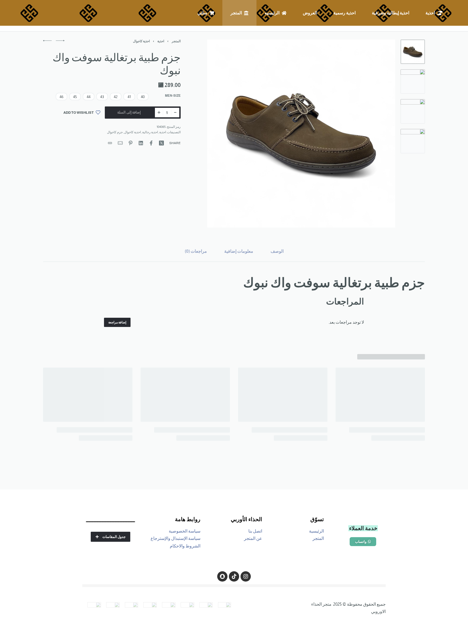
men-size (173, 96)
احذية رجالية (150, 132)
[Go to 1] (413, 52)
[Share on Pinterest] (130, 143)
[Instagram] (245, 576)
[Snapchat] (222, 576)
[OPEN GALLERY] (301, 134)
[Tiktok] (234, 576)
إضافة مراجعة (117, 322)
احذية (160, 41)
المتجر (176, 41)
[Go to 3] (413, 111)
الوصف (277, 251)
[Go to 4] (413, 141)
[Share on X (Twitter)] (161, 143)
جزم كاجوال (115, 132)
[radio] (142, 96)
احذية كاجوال (141, 41)
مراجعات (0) (196, 251)
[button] (363, 541)
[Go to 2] (413, 81)
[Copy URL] (110, 143)
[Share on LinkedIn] (140, 143)
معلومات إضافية (238, 251)
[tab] (277, 251)
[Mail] (120, 143)
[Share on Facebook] (151, 143)
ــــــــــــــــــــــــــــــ (110, 520)
